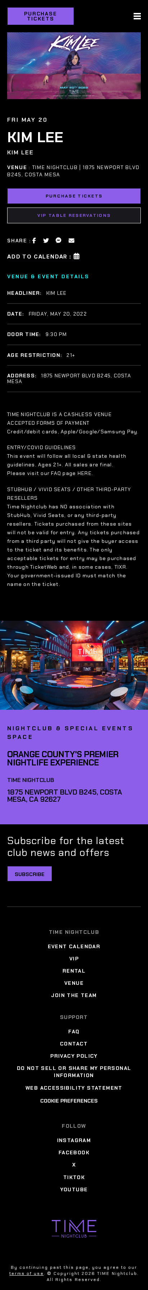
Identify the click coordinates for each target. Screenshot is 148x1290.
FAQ (73, 1031)
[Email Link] (72, 240)
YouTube (74, 1189)
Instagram (74, 1140)
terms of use (26, 1273)
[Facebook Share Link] (34, 240)
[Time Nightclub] (74, 1228)
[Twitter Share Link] (46, 240)
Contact (74, 1043)
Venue (74, 983)
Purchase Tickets (40, 16)
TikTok (74, 1177)
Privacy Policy (74, 1056)
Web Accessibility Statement (74, 1088)
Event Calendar (74, 946)
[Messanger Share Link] (59, 240)
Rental (74, 971)
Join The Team (74, 995)
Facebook (74, 1152)
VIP (74, 958)
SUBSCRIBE (30, 874)
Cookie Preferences (69, 1101)
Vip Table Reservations (74, 215)
